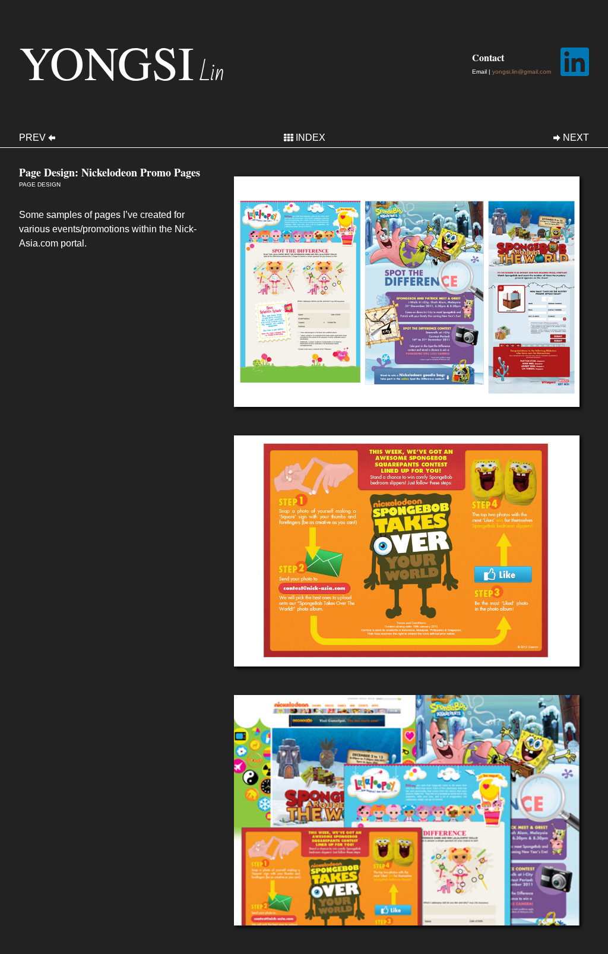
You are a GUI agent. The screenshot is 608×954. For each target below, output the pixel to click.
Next (576, 138)
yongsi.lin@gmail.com (521, 71)
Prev (32, 138)
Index (310, 138)
